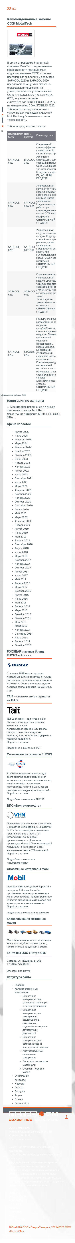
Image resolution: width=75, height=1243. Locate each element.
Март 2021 (21, 486)
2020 (24, 395)
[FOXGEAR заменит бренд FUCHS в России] (18, 667)
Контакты (20, 1079)
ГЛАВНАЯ (14, 1192)
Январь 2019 (22, 540)
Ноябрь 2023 (22, 451)
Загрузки (20, 1091)
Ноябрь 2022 (22, 466)
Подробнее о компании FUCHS (25, 799)
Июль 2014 (21, 637)
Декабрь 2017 (23, 559)
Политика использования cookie (28, 1185)
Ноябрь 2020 (22, 497)
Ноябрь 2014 (22, 629)
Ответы (19, 1087)
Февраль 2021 (23, 490)
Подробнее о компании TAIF (24, 747)
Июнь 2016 (21, 598)
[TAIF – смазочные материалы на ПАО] (14, 712)
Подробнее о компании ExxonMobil (28, 912)
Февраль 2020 (23, 521)
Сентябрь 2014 (24, 633)
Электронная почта (20, 1139)
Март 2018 (21, 556)
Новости (20, 1083)
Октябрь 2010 (23, 645)
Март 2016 (21, 610)
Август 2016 (22, 594)
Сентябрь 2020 (24, 505)
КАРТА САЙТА (17, 1219)
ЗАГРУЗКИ (15, 1212)
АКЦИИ (13, 1215)
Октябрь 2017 (23, 567)
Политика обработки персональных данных (35, 1177)
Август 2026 (22, 431)
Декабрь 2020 (23, 493)
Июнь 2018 (21, 552)
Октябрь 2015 (23, 618)
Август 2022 (22, 470)
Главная (20, 984)
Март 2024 (21, 443)
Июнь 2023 (21, 458)
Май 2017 (20, 579)
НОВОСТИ (15, 1204)
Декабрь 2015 (23, 614)
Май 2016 (20, 602)
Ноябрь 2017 (22, 563)
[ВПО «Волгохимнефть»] (16, 817)
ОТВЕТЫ (14, 1208)
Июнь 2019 (21, 532)
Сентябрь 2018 (24, 544)
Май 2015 (20, 621)
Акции (18, 1095)
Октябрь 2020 (23, 501)
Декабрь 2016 (23, 590)
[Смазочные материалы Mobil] (16, 880)
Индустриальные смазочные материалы (33, 1054)
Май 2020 (20, 513)
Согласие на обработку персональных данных (36, 1181)
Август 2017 (22, 571)
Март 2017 (21, 587)
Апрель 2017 (22, 583)
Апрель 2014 (22, 641)
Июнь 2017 (21, 575)
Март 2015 (21, 625)
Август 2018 (22, 548)
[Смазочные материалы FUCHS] (16, 767)
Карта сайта (22, 1103)
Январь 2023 (22, 462)
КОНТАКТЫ (16, 1200)
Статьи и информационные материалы (32, 1173)
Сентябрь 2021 (24, 478)
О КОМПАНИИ (17, 1196)
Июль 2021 (21, 482)
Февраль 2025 (23, 439)
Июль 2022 (21, 474)
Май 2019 (20, 536)
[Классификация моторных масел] (29, 933)
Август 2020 (22, 509)
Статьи (19, 1099)
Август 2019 (22, 528)
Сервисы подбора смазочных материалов (34, 1169)
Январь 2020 (22, 524)
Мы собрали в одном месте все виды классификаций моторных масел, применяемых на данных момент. (29, 943)
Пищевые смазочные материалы (29, 1166)
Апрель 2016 (22, 606)
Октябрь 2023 (23, 455)
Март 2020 (21, 517)
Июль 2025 (21, 435)
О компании (22, 1075)
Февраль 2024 (23, 447)
